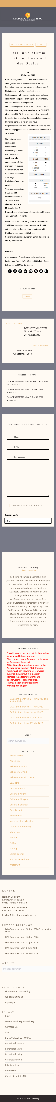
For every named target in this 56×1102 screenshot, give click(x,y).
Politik (13, 843)
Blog (7, 1015)
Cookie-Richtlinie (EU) (15, 1076)
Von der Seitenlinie (19, 859)
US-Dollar (27, 296)
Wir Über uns (12, 1026)
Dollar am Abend (18, 793)
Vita (7, 1032)
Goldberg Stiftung (14, 996)
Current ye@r (12, 515)
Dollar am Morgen (22, 45)
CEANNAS (14, 782)
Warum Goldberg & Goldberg (19, 1021)
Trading (13, 848)
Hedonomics (16, 815)
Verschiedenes (17, 853)
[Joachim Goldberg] (28, 16)
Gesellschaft (16, 810)
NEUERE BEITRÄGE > (41, 346)
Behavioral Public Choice (22, 777)
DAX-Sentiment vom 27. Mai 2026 (26, 723)
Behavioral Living (18, 771)
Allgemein (15, 761)
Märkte (41, 45)
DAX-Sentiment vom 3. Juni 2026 (26, 717)
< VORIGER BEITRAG (14, 324)
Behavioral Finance (14, 1043)
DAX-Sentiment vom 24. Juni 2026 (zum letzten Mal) (29, 700)
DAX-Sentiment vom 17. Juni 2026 (26, 706)
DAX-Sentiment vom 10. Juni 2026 (26, 712)
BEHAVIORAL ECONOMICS (18, 1037)
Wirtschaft (15, 864)
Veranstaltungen (13, 1059)
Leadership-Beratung (20, 826)
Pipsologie (10, 1002)
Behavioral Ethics (18, 766)
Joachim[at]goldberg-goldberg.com (19, 915)
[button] (10, 271)
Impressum (11, 1070)
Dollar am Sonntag (19, 804)
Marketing (15, 832)
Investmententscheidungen (23, 821)
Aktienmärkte (16, 755)
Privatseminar (12, 1065)
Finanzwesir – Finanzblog (17, 991)
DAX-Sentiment (17, 788)
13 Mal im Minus (23, 350)
